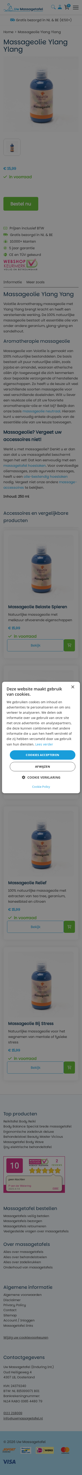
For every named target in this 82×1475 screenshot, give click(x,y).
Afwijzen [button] (42, 766)
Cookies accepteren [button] (42, 755)
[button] (41, 777)
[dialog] (41, 737)
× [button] (72, 687)
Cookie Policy (41, 787)
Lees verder (44, 744)
